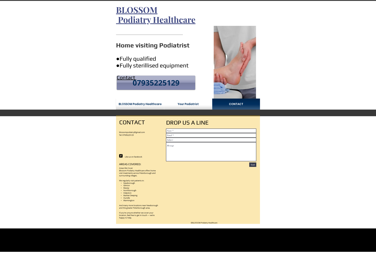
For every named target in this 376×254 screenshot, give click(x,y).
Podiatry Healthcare (155, 19)
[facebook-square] (121, 156)
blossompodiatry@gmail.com (132, 132)
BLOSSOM (136, 9)
